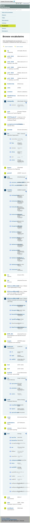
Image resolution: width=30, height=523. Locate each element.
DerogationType (14, 310)
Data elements (5, 20)
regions (13, 408)
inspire (9, 341)
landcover (10, 346)
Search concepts (19, 46)
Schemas (4, 23)
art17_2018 (10, 78)
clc (12, 351)
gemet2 (9, 173)
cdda (8, 87)
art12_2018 (10, 61)
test (8, 433)
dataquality (10, 101)
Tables (3, 17)
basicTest (14, 437)
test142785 (14, 467)
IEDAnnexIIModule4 (12, 298)
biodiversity (10, 83)
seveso (9, 428)
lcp (8, 378)
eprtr (8, 111)
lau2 (8, 368)
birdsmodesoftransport (14, 214)
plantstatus (14, 388)
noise (9, 417)
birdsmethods (14, 206)
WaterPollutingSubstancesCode (14, 327)
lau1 (8, 364)
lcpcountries (14, 383)
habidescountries (14, 232)
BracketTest (14, 440)
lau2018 (9, 372)
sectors (13, 394)
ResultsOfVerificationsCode (14, 314)
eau (12, 447)
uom (8, 497)
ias (8, 275)
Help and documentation (7, 12)
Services (4, 28)
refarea (13, 152)
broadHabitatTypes (14, 405)
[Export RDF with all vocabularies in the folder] (26, 103)
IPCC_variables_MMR (14, 185)
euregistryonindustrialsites (12, 124)
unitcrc (13, 160)
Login (18, 3)
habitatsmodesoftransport (14, 257)
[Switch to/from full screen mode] (21, 3)
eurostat (9, 129)
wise (8, 502)
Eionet (8, 9)
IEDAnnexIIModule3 (12, 291)
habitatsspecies (14, 264)
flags (13, 143)
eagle (13, 355)
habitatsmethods (14, 250)
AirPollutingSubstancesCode (14, 305)
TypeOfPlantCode (14, 319)
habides (9, 190)
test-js (13, 463)
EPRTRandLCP (11, 117)
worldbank (10, 508)
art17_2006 (10, 67)
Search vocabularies (9, 46)
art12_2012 (10, 56)
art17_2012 (10, 72)
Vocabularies (5, 25)
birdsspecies (14, 221)
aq (8, 50)
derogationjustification (14, 226)
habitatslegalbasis (14, 237)
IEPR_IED (10, 334)
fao (8, 133)
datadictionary (11, 95)
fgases (9, 167)
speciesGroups (14, 412)
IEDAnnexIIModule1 (12, 286)
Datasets (4, 15)
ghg (8, 177)
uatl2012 (13, 359)
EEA (8, 1)
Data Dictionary (13, 9)
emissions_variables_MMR (14, 182)
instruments (14, 269)
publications (11, 422)
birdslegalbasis (14, 195)
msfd (8, 399)
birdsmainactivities (14, 201)
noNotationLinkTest (14, 460)
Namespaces (5, 31)
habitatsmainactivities (14, 244)
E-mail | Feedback (6, 518)
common (9, 91)
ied (8, 280)
